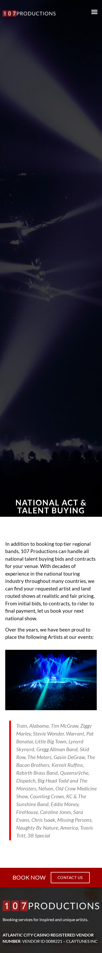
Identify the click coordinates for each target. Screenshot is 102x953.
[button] (94, 12)
